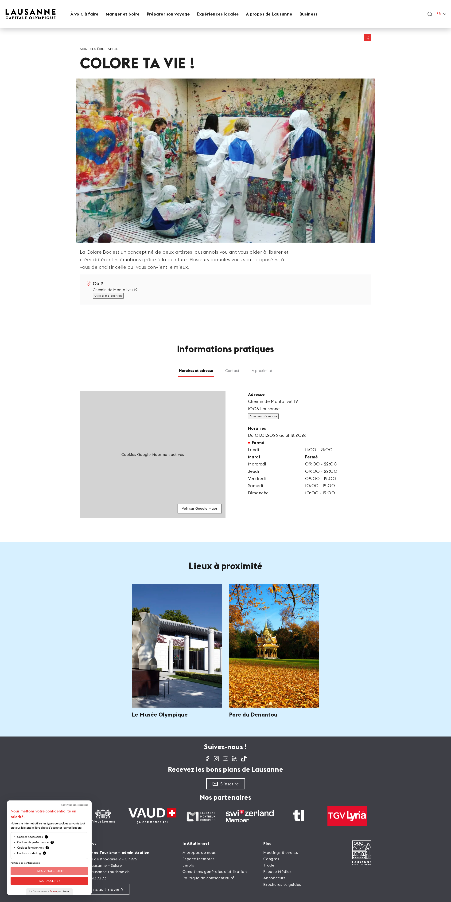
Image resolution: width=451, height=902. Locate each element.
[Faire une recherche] (430, 14)
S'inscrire (229, 784)
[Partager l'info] (367, 37)
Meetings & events (280, 852)
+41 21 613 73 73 (93, 878)
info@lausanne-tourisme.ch (104, 871)
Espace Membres (199, 858)
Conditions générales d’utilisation (215, 871)
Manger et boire (123, 14)
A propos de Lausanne (269, 14)
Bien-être (96, 49)
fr (438, 14)
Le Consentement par (49, 891)
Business (308, 14)
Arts (83, 49)
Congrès (271, 858)
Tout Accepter (49, 880)
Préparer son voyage (168, 14)
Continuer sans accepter (74, 805)
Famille (112, 49)
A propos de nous (199, 852)
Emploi (189, 865)
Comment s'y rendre (263, 416)
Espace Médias (277, 871)
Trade (268, 865)
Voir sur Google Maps (200, 508)
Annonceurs (274, 877)
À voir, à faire (84, 14)
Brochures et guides (282, 884)
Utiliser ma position (108, 295)
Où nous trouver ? (104, 889)
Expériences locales (218, 14)
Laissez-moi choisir (49, 871)
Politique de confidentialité (208, 877)
